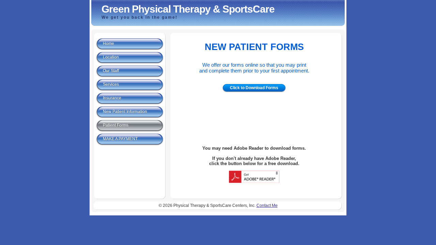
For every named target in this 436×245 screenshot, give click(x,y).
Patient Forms (115, 125)
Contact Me (267, 205)
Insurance (112, 98)
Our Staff (111, 70)
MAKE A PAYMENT (120, 138)
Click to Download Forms (254, 87)
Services (111, 84)
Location (111, 57)
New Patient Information (125, 111)
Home (108, 43)
